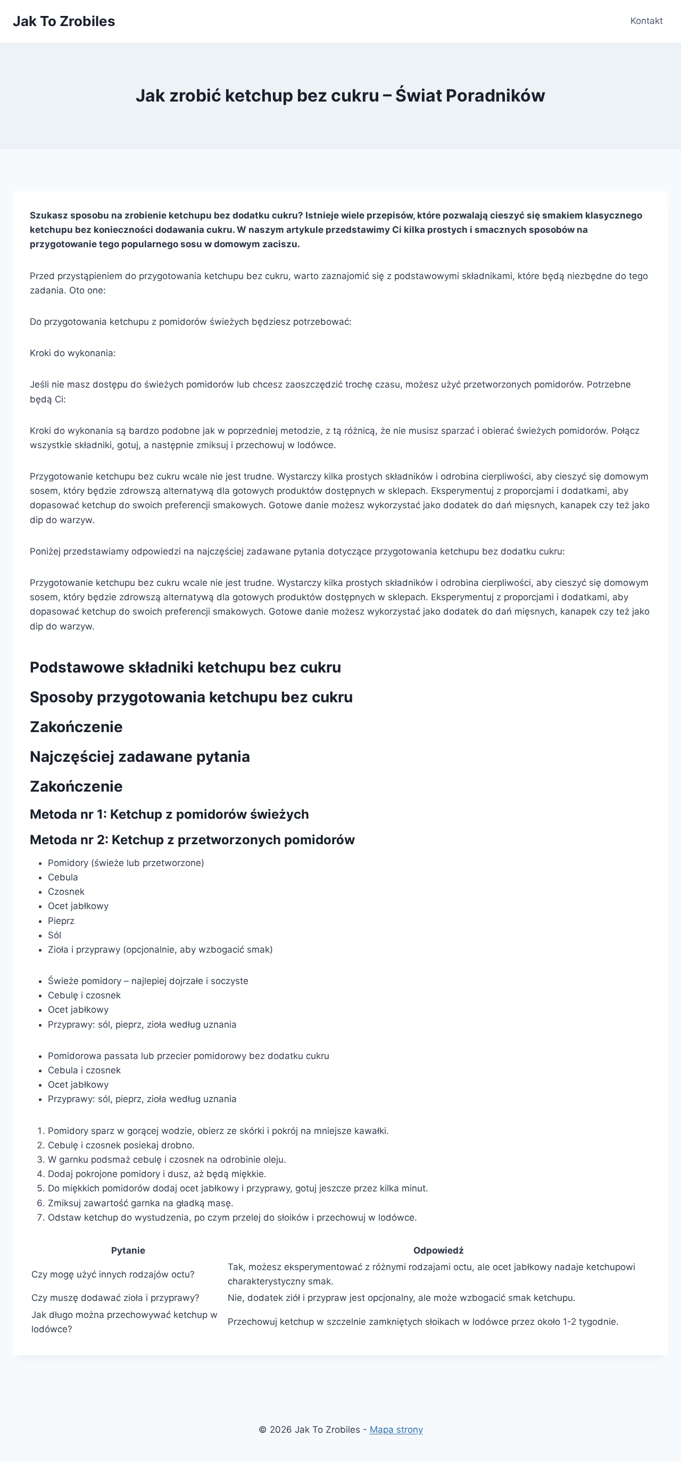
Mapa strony (396, 1429)
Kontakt (646, 20)
